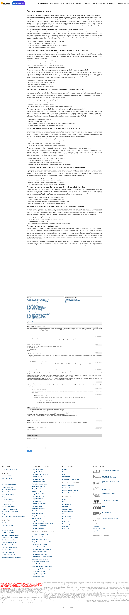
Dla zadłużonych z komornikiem (11, 557)
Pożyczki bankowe (67, 511)
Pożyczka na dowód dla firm (33, 318)
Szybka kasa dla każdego (39, 551)
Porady (64, 474)
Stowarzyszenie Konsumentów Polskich (109, 476)
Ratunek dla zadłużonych (39, 544)
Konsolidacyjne (66, 524)
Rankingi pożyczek (43, 3)
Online (64, 501)
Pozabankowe (66, 504)
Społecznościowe (67, 509)
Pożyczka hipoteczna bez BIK (41, 539)
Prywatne (65, 506)
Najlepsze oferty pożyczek (71, 301)
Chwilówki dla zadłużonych (10, 537)
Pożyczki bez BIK (90, 3)
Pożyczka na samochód (39, 481)
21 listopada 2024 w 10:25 (41, 361)
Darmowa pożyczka (38, 576)
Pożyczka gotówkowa (8, 506)
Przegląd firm (66, 476)
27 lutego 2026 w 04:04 (40, 326)
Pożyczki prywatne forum (32, 305)
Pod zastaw (65, 521)
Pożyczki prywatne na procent (34, 304)
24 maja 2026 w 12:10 (36, 383)
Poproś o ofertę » (18, 3)
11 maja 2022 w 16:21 (35, 420)
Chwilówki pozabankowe (9, 540)
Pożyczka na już (37, 506)
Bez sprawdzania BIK (38, 571)
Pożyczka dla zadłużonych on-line (42, 566)
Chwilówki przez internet (9, 523)
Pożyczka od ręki (37, 472)
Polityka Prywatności (64, 607)
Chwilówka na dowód (8, 532)
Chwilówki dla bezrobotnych (10, 547)
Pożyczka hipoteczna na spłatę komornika (36, 308)
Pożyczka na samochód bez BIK (41, 542)
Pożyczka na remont (38, 513)
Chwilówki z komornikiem (9, 542)
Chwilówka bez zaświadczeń (10, 535)
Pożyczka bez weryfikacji (39, 554)
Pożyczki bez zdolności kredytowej (42, 523)
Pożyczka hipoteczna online (33, 319)
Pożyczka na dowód (8, 494)
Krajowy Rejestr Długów (109, 493)
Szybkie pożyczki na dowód (40, 559)
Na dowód (65, 526)
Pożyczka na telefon (38, 479)
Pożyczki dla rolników (38, 494)
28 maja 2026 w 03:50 (41, 389)
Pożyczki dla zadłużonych (9, 509)
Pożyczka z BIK (36, 501)
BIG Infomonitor (106, 512)
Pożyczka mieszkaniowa (39, 484)
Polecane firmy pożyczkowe (71, 302)
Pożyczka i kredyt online (39, 573)
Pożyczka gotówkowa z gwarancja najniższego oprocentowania (41, 313)
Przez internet (66, 519)
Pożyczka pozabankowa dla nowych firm (36, 307)
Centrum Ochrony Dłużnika (110, 518)
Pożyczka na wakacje (38, 511)
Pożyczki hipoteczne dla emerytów (35, 315)
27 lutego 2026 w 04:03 (35, 336)
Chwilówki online (7, 478)
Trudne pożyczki (37, 518)
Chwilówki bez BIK (7, 525)
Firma (64, 499)
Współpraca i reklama (99, 528)
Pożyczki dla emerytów (39, 503)
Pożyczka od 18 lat (37, 498)
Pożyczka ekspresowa (8, 514)
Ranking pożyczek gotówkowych (72, 488)
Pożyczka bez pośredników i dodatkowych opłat (38, 299)
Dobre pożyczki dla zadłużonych (41, 569)
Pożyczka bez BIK (7, 487)
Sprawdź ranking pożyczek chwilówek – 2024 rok (38, 301)
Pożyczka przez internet (9, 489)
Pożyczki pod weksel (38, 528)
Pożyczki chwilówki (7, 497)
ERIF (103, 507)
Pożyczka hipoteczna (8, 501)
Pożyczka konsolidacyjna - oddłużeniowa (14, 516)
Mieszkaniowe (66, 516)
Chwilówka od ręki (7, 545)
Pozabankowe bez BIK (39, 547)
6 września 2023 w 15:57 (36, 407)
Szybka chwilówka (7, 530)
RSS (94, 533)
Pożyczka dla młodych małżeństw (42, 521)
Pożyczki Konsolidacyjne (110, 3)
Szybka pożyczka (7, 492)
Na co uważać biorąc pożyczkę (72, 300)
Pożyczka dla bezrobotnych (40, 474)
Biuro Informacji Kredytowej (110, 500)
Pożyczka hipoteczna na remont (34, 309)
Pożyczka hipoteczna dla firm (33, 321)
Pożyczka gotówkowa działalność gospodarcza (38, 314)
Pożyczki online (65, 3)
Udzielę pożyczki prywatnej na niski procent (37, 300)
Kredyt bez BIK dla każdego (40, 564)
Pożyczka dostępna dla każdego (41, 549)
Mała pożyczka (36, 491)
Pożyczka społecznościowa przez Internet (36, 317)
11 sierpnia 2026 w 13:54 (37, 353)
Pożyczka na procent (38, 508)
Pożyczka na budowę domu (40, 516)
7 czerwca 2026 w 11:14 (42, 395)
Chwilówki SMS (6, 527)
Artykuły (64, 469)
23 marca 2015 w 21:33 (40, 427)
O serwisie (96, 526)
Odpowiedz (98, 327)
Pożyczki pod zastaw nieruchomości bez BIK (37, 316)
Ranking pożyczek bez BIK (70, 490)
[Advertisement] (64, 272)
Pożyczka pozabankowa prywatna (35, 306)
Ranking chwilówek (68, 485)
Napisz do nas (97, 531)
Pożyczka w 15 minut (38, 486)
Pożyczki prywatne (123, 3)
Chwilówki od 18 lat (7, 550)
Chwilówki (99, 3)
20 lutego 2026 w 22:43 (34, 344)
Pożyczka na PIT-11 (38, 496)
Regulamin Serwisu (54, 607)
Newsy (64, 472)
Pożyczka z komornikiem (9, 469)
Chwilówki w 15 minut (8, 554)
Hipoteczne (65, 514)
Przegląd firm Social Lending (70, 479)
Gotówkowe (65, 528)
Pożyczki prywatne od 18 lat (33, 302)
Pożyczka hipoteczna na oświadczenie (36, 310)
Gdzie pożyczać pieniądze (40, 534)
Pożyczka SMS (6, 504)
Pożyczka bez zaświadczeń (10, 511)
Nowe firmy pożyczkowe (71, 299)
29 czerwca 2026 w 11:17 (46, 400)
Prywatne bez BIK (37, 537)
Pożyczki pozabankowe (77, 3)
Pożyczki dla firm (54, 3)
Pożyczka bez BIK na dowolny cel (42, 556)
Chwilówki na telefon (8, 552)
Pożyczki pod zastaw (38, 469)
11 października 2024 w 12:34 (62, 369)
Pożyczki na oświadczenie (40, 525)
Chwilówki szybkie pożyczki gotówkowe (36, 311)
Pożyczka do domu (37, 489)
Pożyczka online (7, 475)
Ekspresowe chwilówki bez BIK (41, 561)
